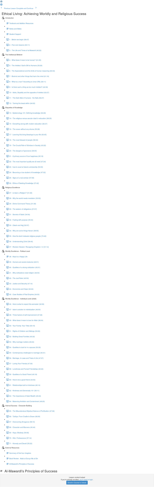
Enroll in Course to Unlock (77, 482)
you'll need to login (86, 479)
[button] (1, 2)
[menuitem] (1, 5)
